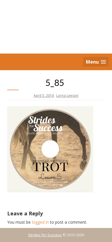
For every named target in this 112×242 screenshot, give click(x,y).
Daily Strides (56, 27)
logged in (40, 222)
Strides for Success (45, 234)
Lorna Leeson (67, 95)
